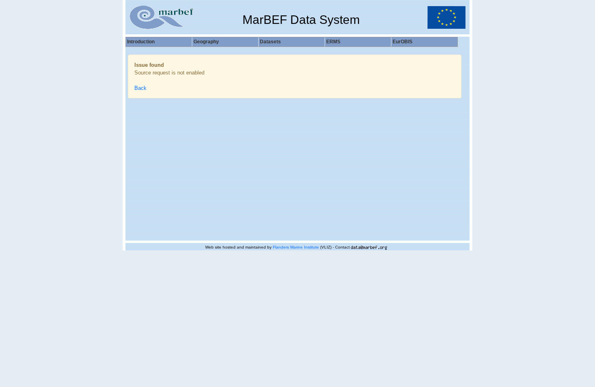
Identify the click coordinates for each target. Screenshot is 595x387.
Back (140, 88)
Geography (206, 42)
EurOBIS (402, 42)
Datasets (270, 42)
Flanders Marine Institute (296, 247)
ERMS (333, 42)
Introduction (141, 42)
